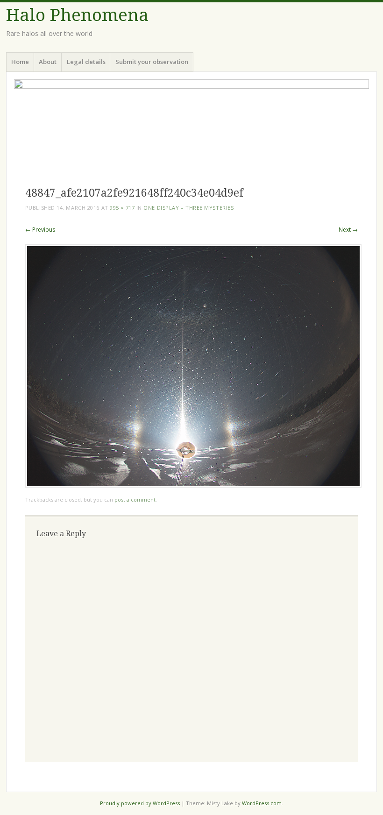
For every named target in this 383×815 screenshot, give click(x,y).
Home (20, 61)
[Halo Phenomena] (191, 127)
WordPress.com (262, 803)
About (48, 61)
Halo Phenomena (77, 15)
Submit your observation (151, 61)
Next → (348, 230)
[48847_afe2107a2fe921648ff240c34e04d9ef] (193, 485)
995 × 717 (122, 207)
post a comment (135, 499)
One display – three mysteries (188, 207)
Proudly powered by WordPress (140, 803)
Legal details (86, 61)
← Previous (40, 230)
